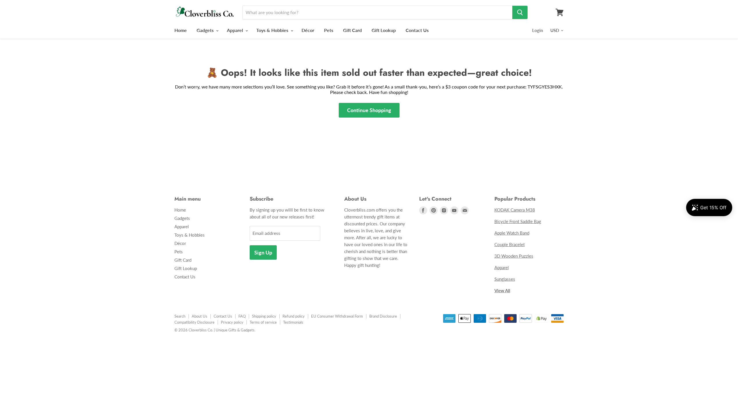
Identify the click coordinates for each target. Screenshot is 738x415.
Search (179, 316)
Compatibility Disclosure (194, 322)
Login (537, 30)
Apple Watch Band (511, 232)
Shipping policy (264, 316)
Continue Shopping (369, 110)
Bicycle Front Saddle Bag (517, 221)
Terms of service (263, 322)
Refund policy (294, 316)
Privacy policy (232, 322)
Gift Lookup (384, 30)
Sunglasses (504, 279)
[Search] (520, 12)
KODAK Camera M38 (514, 209)
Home (180, 30)
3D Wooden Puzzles (513, 256)
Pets (328, 30)
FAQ (242, 316)
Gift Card (352, 30)
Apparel (235, 30)
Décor (308, 30)
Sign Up (263, 252)
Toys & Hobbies (272, 30)
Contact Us (417, 30)
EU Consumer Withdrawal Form (337, 316)
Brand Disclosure (383, 316)
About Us (199, 316)
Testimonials (293, 322)
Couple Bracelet (509, 244)
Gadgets (206, 30)
